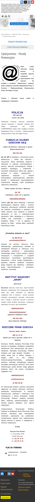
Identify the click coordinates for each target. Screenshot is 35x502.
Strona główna (5, 34)
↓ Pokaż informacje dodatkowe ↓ (17, 47)
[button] (31, 16)
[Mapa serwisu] (6, 16)
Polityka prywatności (23, 490)
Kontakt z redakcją (5, 483)
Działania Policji (16, 34)
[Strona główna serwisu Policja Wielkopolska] (3, 16)
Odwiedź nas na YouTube (12, 473)
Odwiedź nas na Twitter (5, 473)
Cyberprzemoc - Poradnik (17, 452)
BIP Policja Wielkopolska (27, 475)
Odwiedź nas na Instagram (9, 473)
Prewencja (26, 34)
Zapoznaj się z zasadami (24, 487)
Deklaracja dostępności (7, 489)
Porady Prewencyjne (9, 36)
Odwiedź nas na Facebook (2, 473)
